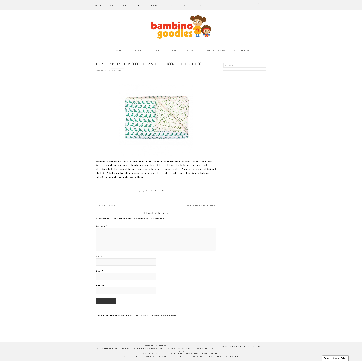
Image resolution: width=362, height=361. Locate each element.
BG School (164, 356)
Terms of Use (195, 356)
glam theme (241, 346)
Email (99, 271)
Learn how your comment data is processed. (155, 315)
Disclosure (179, 356)
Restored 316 (255, 346)
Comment (101, 226)
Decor (156, 191)
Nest (172, 191)
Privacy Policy (214, 356)
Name (99, 256)
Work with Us (233, 356)
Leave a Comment (117, 70)
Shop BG (150, 356)
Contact (137, 356)
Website (100, 285)
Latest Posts (165, 191)
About (125, 356)
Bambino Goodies (181, 27)
